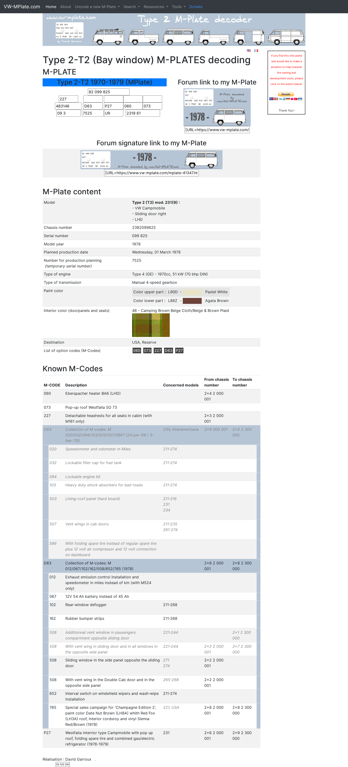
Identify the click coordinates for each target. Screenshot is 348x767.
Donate (195, 6)
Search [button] (130, 6)
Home (51, 6)
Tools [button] (177, 6)
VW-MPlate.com (22, 6)
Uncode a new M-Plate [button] (96, 6)
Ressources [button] (154, 6)
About (65, 6)
